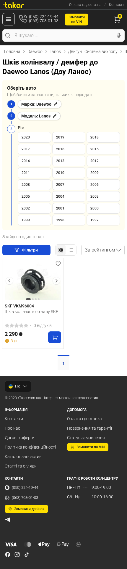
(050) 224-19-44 (25, 487)
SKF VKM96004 (19, 306)
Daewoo (35, 51)
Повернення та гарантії (89, 428)
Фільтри (30, 250)
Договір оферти (20, 437)
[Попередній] (9, 280)
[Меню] (8, 19)
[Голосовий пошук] (119, 35)
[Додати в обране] (58, 263)
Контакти (117, 5)
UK (17, 386)
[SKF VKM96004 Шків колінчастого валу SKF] (33, 281)
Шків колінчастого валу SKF (31, 311)
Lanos (55, 51)
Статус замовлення (86, 437)
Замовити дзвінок (29, 509)
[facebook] (8, 554)
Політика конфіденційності (30, 447)
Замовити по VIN (90, 447)
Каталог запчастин (23, 456)
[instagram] (17, 554)
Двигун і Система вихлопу (93, 51)
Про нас (12, 428)
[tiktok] (27, 554)
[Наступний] (56, 280)
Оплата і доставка (84, 418)
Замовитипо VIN (76, 19)
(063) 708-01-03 (25, 497)
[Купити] (54, 337)
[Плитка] (61, 250)
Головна (12, 51)
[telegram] (8, 520)
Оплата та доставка (85, 5)
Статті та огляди (21, 466)
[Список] (71, 250)
